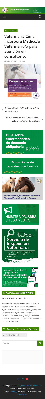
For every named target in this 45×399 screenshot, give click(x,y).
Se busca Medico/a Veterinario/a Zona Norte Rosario (22, 110)
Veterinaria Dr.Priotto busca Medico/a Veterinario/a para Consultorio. (23, 119)
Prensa (22, 61)
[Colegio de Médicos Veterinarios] (22, 8)
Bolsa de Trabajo (11, 31)
